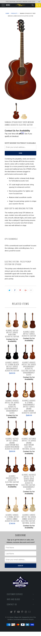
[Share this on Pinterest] (20, 290)
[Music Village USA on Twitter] (11, 612)
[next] (34, 59)
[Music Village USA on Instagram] (25, 612)
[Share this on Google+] (25, 290)
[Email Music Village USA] (29, 612)
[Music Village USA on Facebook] (15, 612)
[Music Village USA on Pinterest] (22, 612)
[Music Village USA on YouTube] (18, 612)
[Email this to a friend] (31, 290)
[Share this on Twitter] (9, 290)
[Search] (32, 5)
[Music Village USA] (20, 5)
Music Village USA (15, 617)
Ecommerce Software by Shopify (24, 619)
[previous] (7, 59)
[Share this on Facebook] (15, 290)
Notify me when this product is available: (20, 143)
